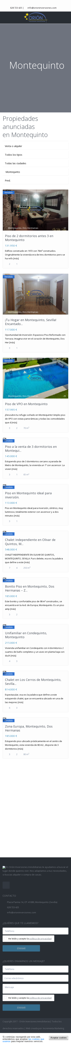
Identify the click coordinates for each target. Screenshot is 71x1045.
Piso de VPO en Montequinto (26, 404)
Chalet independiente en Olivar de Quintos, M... (30, 542)
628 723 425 (16, 7)
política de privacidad (40, 938)
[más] (16, 258)
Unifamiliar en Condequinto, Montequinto (26, 635)
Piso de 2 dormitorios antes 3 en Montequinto (29, 238)
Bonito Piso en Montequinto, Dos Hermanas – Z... (29, 588)
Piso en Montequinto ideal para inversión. (28, 495)
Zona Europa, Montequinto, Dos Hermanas (29, 728)
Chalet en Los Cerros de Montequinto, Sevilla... (33, 682)
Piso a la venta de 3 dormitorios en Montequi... (31, 449)
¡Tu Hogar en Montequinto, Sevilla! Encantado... (30, 322)
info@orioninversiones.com (42, 7)
